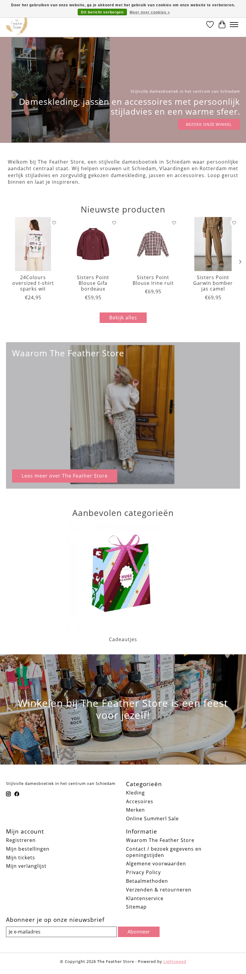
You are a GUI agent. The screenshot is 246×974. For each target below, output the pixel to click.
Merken (135, 810)
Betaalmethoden (147, 881)
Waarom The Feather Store (160, 840)
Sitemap (136, 906)
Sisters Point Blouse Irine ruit (153, 280)
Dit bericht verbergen (102, 12)
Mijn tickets (20, 857)
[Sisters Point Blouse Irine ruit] (153, 244)
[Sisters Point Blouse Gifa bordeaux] (93, 244)
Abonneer (139, 931)
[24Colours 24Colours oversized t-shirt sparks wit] (33, 244)
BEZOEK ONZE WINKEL (209, 124)
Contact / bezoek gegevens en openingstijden (164, 852)
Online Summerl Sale (152, 818)
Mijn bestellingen (28, 849)
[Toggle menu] (234, 25)
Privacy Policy (143, 872)
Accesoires (139, 801)
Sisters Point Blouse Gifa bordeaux (93, 283)
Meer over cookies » (150, 12)
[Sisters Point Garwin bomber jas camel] (213, 244)
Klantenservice (145, 898)
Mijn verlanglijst (26, 866)
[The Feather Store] (17, 24)
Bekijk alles (123, 317)
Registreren (21, 840)
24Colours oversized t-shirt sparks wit (33, 283)
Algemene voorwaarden (156, 863)
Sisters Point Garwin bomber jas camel (213, 283)
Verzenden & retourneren (158, 889)
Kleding (135, 792)
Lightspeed (175, 961)
